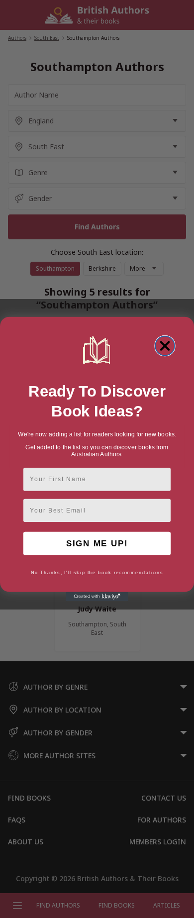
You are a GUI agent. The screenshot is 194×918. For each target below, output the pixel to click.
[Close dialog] (165, 346)
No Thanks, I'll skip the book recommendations (97, 572)
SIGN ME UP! (97, 543)
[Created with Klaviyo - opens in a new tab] (97, 597)
